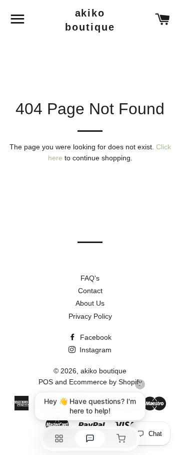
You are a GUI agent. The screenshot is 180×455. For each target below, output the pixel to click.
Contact (90, 291)
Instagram (95, 350)
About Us (90, 303)
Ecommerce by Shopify (105, 382)
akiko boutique (90, 20)
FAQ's (90, 278)
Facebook (95, 337)
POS (45, 382)
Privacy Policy (90, 316)
